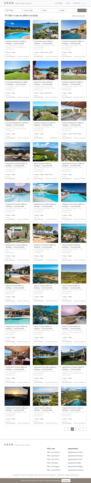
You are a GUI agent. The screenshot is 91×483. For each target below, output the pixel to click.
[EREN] (18, 3)
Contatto (76, 3)
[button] (6, 29)
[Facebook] (6, 470)
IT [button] (84, 3)
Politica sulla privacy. (72, 475)
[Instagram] (14, 470)
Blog (68, 3)
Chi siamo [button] (59, 3)
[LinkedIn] (19, 470)
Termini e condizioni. (56, 475)
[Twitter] (10, 470)
